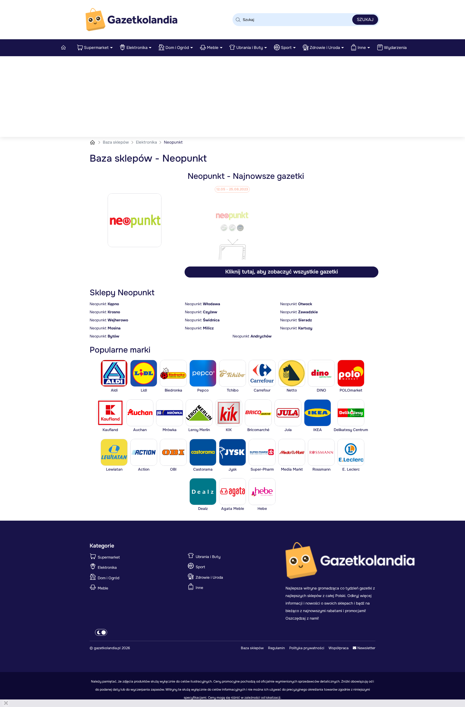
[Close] (6, 703)
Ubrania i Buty (249, 47)
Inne (362, 47)
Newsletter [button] (365, 648)
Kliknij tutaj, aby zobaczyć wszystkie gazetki (281, 271)
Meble (213, 47)
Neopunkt (104, 303)
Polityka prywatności (306, 648)
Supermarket (96, 47)
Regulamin (276, 648)
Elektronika (136, 47)
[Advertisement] (232, 96)
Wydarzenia (395, 47)
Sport (286, 47)
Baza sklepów (116, 142)
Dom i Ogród (177, 47)
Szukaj (365, 19)
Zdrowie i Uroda (325, 47)
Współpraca (338, 648)
